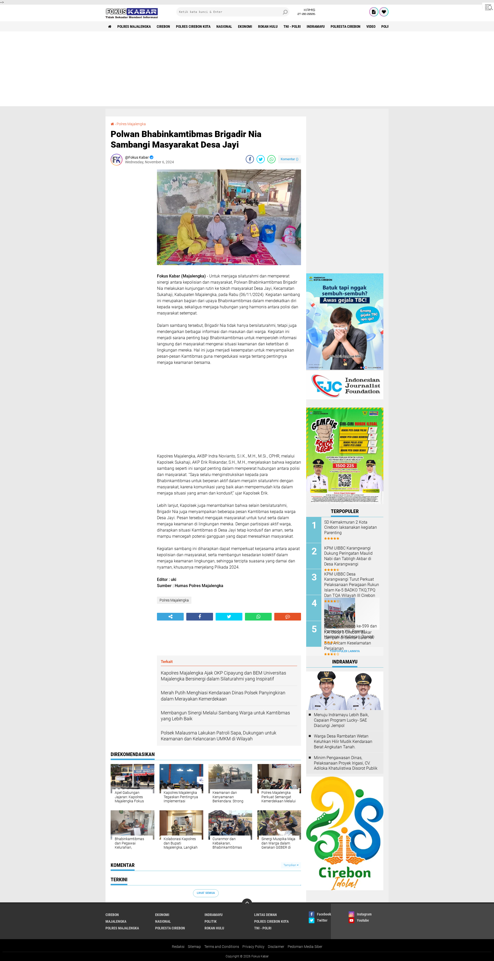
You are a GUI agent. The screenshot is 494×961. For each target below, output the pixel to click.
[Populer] (384, 12)
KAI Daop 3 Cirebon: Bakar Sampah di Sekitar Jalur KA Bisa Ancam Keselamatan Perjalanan (349, 640)
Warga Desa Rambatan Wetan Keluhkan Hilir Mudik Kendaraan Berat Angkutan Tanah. (343, 741)
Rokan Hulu (268, 26)
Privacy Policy (253, 947)
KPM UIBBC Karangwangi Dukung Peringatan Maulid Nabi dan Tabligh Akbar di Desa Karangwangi (348, 556)
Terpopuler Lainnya (345, 651)
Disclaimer (276, 947)
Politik (211, 921)
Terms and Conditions (221, 947)
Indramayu (316, 26)
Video (370, 26)
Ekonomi (245, 26)
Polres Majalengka (134, 26)
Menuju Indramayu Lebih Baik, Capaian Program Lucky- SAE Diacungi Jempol (341, 720)
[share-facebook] (250, 159)
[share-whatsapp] (271, 159)
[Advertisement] (247, 70)
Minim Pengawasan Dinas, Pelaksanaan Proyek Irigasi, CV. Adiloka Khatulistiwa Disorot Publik (345, 763)
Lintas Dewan (265, 915)
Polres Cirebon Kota (193, 26)
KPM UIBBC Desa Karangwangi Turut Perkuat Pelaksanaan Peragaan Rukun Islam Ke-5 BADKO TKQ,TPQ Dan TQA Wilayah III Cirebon (351, 585)
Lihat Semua (206, 893)
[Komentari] (287, 617)
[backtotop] (247, 904)
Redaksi (178, 947)
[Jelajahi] (488, 7)
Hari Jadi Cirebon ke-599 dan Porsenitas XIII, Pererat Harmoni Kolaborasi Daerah (350, 631)
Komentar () (289, 159)
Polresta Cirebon (345, 26)
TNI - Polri (292, 26)
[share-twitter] (261, 159)
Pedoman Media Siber (305, 947)
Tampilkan (290, 865)
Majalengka (115, 921)
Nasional (224, 26)
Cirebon (163, 26)
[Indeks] (374, 12)
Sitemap (194, 947)
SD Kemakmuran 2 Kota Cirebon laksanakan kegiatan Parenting (350, 527)
